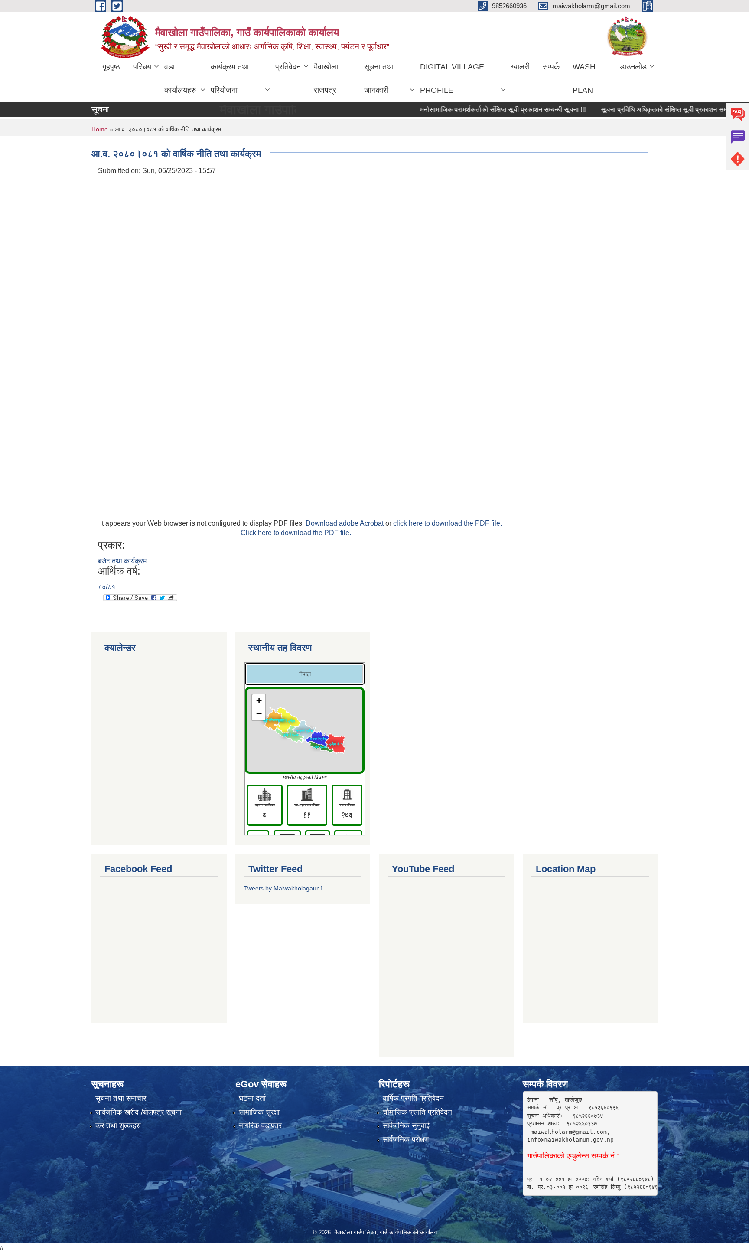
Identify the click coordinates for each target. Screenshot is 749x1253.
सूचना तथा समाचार (120, 1098)
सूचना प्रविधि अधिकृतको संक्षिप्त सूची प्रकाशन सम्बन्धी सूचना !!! (659, 109)
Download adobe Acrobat (345, 523)
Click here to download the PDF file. (296, 533)
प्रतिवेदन (288, 66)
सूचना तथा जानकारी (379, 78)
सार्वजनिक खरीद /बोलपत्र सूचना (138, 1112)
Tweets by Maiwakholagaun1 (283, 888)
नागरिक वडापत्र (260, 1126)
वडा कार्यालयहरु (180, 78)
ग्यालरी (520, 66)
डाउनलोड (633, 66)
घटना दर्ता (252, 1098)
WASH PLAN (584, 78)
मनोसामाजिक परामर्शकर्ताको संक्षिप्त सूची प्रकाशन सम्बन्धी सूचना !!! (481, 109)
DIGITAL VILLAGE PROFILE (452, 78)
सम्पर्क (551, 66)
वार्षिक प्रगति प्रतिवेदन (413, 1098)
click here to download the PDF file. (447, 523)
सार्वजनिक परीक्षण (406, 1139)
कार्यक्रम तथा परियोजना (230, 78)
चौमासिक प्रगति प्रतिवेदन (417, 1112)
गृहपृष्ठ (111, 66)
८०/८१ (106, 587)
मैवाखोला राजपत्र (326, 78)
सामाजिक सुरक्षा (259, 1112)
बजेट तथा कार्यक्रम (122, 561)
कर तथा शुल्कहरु (118, 1126)
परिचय (142, 66)
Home (99, 129)
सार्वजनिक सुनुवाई (406, 1126)
